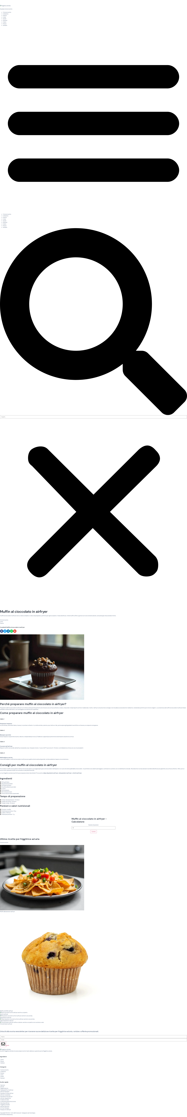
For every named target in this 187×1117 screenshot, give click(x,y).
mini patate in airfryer (65, 773)
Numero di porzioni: (93, 825)
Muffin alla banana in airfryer (7, 911)
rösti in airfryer (77, 773)
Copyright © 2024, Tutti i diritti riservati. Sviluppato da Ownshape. (18, 1113)
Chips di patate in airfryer (6, 1020)
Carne (4, 22)
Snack (4, 18)
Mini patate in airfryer (5, 1017)
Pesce (4, 23)
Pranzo (5, 15)
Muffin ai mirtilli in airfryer (6, 1011)
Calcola (94, 831)
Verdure (5, 25)
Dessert (5, 20)
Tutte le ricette (7, 12)
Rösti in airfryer (4, 1014)
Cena (4, 17)
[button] (93, 119)
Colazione (5, 14)
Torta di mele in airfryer (6, 1024)
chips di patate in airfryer (50, 773)
